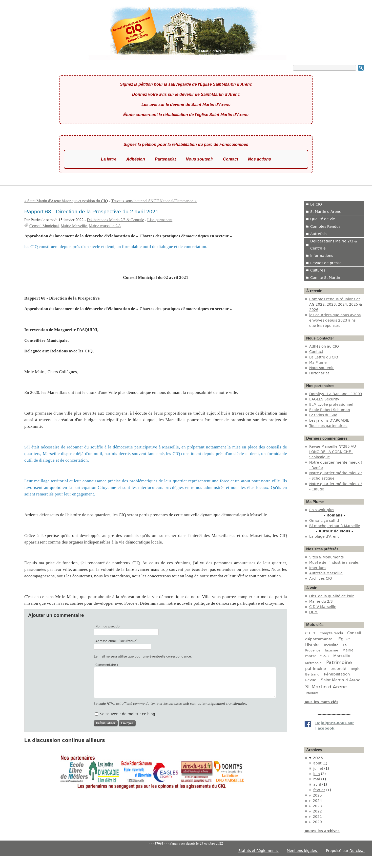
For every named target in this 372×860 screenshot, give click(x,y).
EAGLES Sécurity (324, 399)
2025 (317, 795)
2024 (317, 801)
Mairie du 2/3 (321, 601)
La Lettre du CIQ (323, 357)
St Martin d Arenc (326, 686)
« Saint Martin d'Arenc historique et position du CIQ (66, 200)
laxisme (331, 650)
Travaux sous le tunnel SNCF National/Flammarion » (154, 200)
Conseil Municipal (44, 226)
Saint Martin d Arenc (340, 680)
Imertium (317, 568)
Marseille (341, 656)
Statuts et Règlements (258, 851)
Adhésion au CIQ (324, 346)
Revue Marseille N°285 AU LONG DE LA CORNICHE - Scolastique (332, 451)
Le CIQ (316, 204)
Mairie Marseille (74, 226)
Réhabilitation (337, 674)
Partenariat (165, 159)
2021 (317, 816)
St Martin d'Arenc (325, 212)
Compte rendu (331, 633)
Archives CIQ (320, 578)
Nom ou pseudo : (108, 626)
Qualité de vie (322, 219)
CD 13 (310, 633)
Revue (310, 680)
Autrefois (318, 234)
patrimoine (315, 668)
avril (317, 784)
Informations (321, 256)
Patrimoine (339, 662)
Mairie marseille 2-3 (105, 226)
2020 (317, 822)
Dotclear (357, 851)
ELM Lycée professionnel (331, 404)
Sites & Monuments (326, 557)
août (317, 763)
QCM (313, 612)
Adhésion (135, 159)
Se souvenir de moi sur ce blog (127, 714)
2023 (317, 806)
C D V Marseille (322, 607)
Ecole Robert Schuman (329, 410)
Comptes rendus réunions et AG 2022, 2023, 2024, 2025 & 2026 (335, 304)
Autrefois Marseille (326, 573)
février (319, 790)
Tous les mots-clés (321, 702)
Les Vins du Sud (323, 415)
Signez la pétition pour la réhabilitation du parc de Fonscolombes (185, 144)
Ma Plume (318, 362)
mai (316, 779)
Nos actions (259, 159)
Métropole (313, 663)
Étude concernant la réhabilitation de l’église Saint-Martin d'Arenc (186, 114)
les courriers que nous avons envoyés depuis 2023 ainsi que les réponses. (335, 320)
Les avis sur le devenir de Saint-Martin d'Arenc (186, 104)
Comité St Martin (325, 278)
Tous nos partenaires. (328, 426)
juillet (318, 768)
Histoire (312, 645)
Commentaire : (106, 665)
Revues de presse (326, 263)
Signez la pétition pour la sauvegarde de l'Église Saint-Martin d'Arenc (186, 84)
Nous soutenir (199, 159)
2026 (318, 758)
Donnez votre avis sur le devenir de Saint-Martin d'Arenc (186, 94)
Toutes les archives (322, 831)
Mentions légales (302, 851)
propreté (338, 669)
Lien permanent (159, 219)
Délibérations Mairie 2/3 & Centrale (115, 219)
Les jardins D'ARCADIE (329, 420)
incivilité (331, 645)
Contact (230, 159)
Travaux (311, 693)
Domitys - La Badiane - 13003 (335, 394)
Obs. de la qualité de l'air (331, 596)
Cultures (317, 270)
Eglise (344, 639)
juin (316, 774)
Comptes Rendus (325, 226)
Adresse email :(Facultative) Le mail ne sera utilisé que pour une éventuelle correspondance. (143, 648)
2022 (317, 811)
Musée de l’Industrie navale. (334, 562)
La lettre (108, 159)
